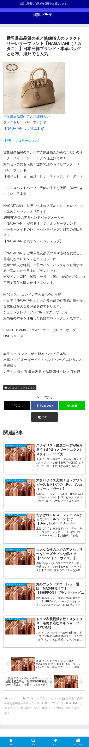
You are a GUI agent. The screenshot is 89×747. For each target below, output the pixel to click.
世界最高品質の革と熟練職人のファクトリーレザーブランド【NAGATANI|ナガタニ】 (26, 122)
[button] (44, 417)
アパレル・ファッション (21, 387)
